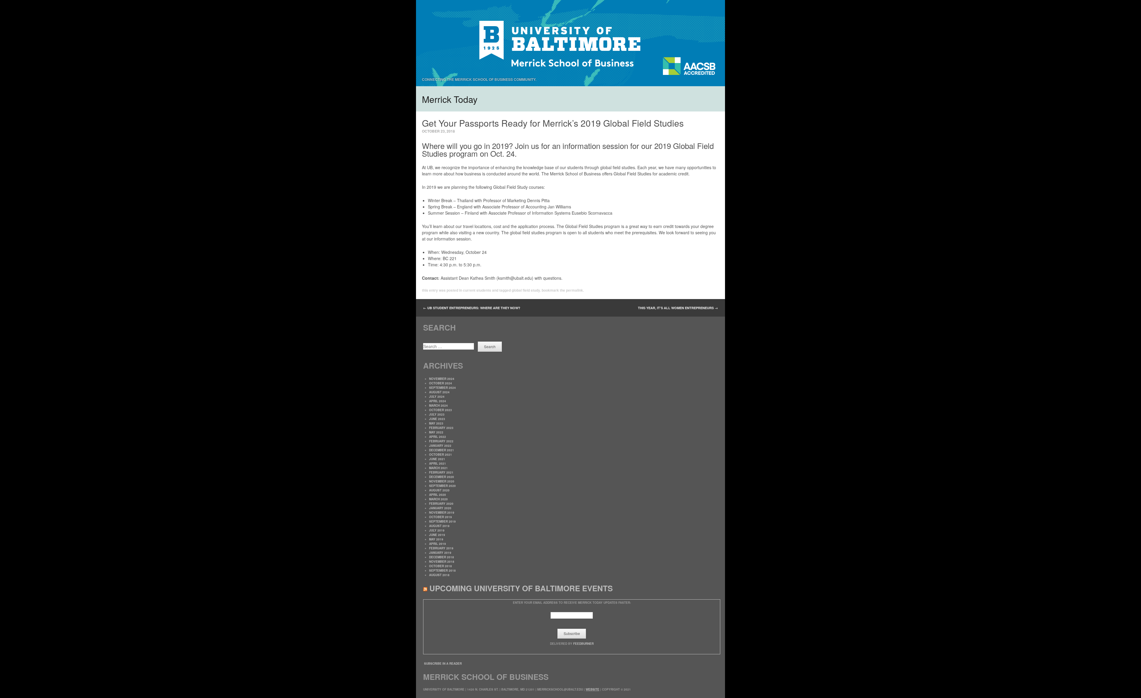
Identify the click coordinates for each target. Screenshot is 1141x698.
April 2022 (437, 437)
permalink (574, 290)
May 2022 (436, 432)
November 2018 (441, 561)
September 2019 (442, 521)
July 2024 (437, 396)
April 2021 (437, 463)
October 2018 (440, 566)
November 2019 (441, 512)
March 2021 (438, 468)
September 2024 (442, 388)
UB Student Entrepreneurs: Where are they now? (471, 308)
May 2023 (436, 423)
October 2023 (440, 410)
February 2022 (441, 441)
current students (477, 290)
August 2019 (439, 526)
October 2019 (440, 517)
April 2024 (437, 401)
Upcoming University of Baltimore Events (521, 588)
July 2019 (437, 530)
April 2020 (437, 495)
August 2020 (439, 490)
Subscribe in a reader (443, 663)
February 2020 (441, 504)
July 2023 (437, 414)
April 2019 (437, 544)
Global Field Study (526, 290)
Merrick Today (449, 99)
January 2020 (440, 508)
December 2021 (441, 450)
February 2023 (441, 428)
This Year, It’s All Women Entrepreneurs (678, 308)
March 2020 (438, 499)
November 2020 (441, 481)
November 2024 (441, 379)
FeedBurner (583, 644)
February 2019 (441, 548)
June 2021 (437, 459)
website (592, 689)
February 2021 (441, 472)
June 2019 (437, 535)
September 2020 (442, 486)
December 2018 (441, 557)
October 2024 (440, 383)
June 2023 (437, 419)
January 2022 (440, 446)
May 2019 (436, 539)
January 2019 (440, 553)
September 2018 (442, 570)
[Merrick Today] (570, 43)
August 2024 (439, 392)
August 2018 (439, 575)
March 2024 (438, 405)
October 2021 (440, 454)
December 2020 (441, 477)
